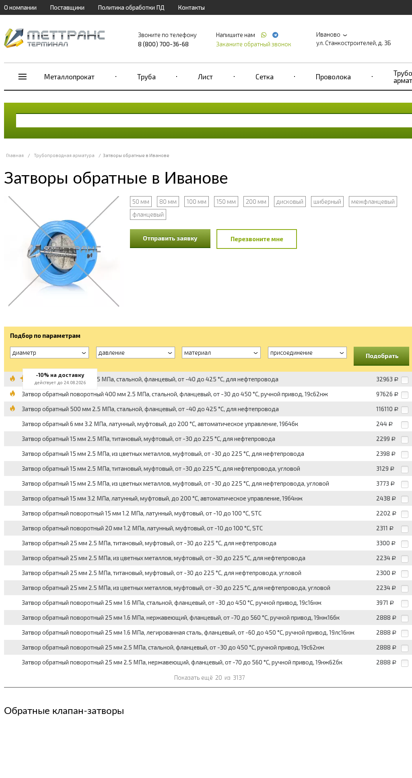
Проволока (333, 76)
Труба (146, 76)
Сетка (264, 76)
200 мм (256, 201)
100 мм (196, 201)
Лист (205, 76)
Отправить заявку (170, 238)
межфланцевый (373, 201)
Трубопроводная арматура (64, 155)
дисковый (289, 201)
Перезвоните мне (257, 238)
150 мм (226, 201)
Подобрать (382, 355)
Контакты (191, 7)
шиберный (327, 201)
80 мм (168, 201)
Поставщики (67, 7)
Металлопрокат (69, 76)
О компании (20, 7)
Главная (15, 155)
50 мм (140, 201)
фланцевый (148, 214)
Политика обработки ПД (131, 7)
